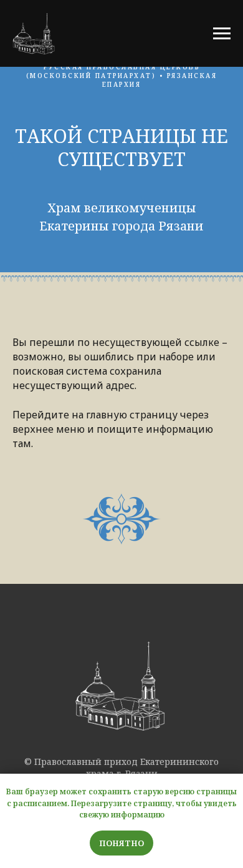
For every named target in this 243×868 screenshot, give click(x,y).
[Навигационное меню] (222, 33)
